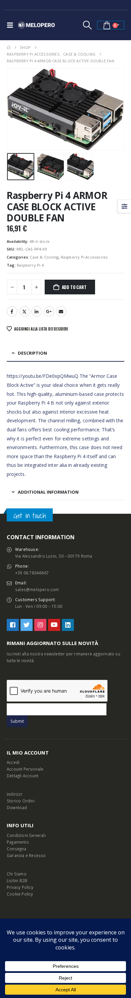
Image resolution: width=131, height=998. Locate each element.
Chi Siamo (17, 873)
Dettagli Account (22, 775)
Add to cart (74, 287)
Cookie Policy (20, 894)
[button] (12, 25)
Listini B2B (17, 880)
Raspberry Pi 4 (30, 265)
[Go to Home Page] (8, 47)
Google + (49, 311)
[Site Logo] (36, 25)
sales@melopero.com (37, 589)
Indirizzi (14, 794)
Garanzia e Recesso (26, 855)
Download (17, 807)
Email (61, 311)
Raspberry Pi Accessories (84, 257)
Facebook (12, 311)
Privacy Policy (20, 887)
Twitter (24, 311)
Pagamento (18, 842)
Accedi (13, 762)
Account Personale (25, 769)
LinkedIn (36, 311)
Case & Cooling (44, 257)
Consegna (17, 848)
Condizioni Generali (26, 835)
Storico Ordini (21, 800)
